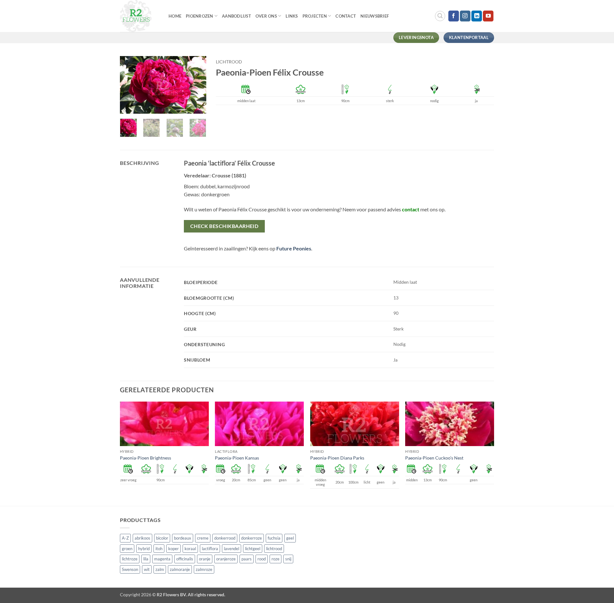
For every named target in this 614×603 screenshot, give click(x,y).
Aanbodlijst (236, 16)
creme (203, 538)
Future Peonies (293, 248)
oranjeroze (226, 558)
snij (288, 558)
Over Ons (266, 16)
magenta (162, 558)
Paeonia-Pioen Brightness (145, 457)
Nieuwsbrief (374, 16)
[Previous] (130, 85)
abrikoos (142, 538)
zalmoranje (180, 569)
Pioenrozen (199, 16)
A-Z (125, 538)
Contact (345, 16)
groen (127, 548)
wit (147, 569)
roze (275, 558)
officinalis (184, 558)
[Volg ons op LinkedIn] (476, 16)
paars (246, 558)
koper (173, 548)
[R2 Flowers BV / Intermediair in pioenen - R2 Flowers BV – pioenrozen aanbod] (139, 16)
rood (261, 558)
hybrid (144, 548)
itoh (158, 548)
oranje (204, 558)
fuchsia (274, 538)
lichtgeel (252, 548)
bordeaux (182, 538)
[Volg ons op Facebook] (453, 16)
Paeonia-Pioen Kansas (237, 457)
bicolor (162, 538)
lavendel (231, 548)
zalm (159, 569)
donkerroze (251, 538)
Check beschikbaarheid (224, 226)
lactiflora (210, 548)
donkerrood (224, 538)
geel (290, 538)
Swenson (130, 569)
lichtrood (229, 61)
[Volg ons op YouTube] (488, 16)
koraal (190, 548)
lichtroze (130, 558)
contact (410, 209)
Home (175, 16)
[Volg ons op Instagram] (465, 16)
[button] (440, 16)
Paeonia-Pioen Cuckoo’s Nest (434, 457)
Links (292, 16)
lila (145, 558)
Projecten (315, 16)
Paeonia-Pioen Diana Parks (337, 457)
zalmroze (204, 569)
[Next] (196, 85)
